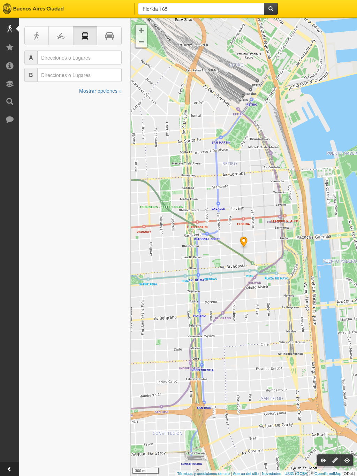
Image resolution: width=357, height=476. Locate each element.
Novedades (271, 473)
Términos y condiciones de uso (203, 473)
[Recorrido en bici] (61, 35)
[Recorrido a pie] (36, 35)
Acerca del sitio (246, 473)
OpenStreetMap (327, 473)
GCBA (301, 473)
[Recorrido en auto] (109, 35)
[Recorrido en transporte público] (85, 35)
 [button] (141, 41)
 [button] (141, 30)
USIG (289, 473)
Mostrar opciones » (100, 90)
